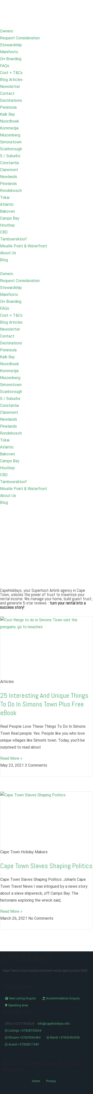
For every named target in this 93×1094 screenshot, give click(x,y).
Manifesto (9, 52)
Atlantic (7, 204)
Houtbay (7, 225)
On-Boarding (10, 58)
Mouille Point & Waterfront (23, 246)
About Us (8, 253)
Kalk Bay (7, 114)
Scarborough (11, 149)
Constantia (9, 162)
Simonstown (11, 142)
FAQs (4, 65)
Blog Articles (11, 79)
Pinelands (8, 183)
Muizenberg (10, 135)
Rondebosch (11, 190)
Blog (4, 260)
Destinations (11, 100)
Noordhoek (9, 121)
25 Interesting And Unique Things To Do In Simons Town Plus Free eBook (44, 704)
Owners (6, 31)
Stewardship (11, 45)
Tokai (4, 197)
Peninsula (8, 107)
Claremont (9, 169)
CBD (4, 232)
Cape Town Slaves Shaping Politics (46, 865)
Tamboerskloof (13, 239)
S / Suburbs (10, 156)
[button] (46, 266)
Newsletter (10, 86)
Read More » (11, 758)
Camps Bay (9, 218)
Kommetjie (9, 128)
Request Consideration (20, 38)
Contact (7, 93)
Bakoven (7, 211)
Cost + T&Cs (11, 72)
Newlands (8, 176)
